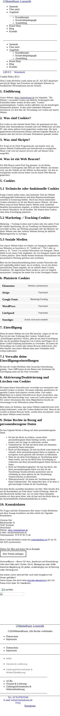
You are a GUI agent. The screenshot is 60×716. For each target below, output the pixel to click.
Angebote (14, 12)
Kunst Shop (15, 25)
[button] (30, 36)
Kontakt (13, 31)
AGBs (9, 658)
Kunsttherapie (22, 17)
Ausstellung (21, 23)
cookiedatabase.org (39, 540)
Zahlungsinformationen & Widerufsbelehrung (18, 688)
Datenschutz (12, 636)
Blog (11, 28)
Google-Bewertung (37, 580)
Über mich (14, 9)
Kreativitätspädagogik (26, 20)
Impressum (11, 639)
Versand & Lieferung (16, 664)
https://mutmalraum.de (24, 97)
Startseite (13, 6)
